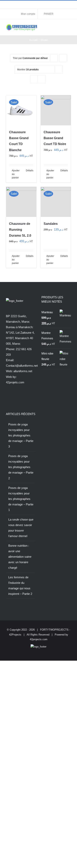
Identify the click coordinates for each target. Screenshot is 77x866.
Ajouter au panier (16, 174)
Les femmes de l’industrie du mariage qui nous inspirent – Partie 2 (20, 585)
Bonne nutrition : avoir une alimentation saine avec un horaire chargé (19, 556)
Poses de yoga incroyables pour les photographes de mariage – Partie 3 (20, 435)
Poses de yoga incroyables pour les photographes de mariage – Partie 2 (20, 467)
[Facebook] (7, 397)
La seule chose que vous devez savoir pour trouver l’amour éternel (20, 528)
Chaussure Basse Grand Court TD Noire (55, 138)
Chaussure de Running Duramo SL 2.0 (20, 229)
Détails (29, 170)
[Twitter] (12, 397)
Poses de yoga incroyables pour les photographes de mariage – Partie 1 (20, 499)
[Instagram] (18, 397)
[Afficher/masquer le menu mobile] (69, 27)
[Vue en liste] (42, 79)
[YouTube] (23, 397)
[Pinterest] (28, 397)
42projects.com (38, 639)
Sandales (51, 223)
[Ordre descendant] (63, 58)
